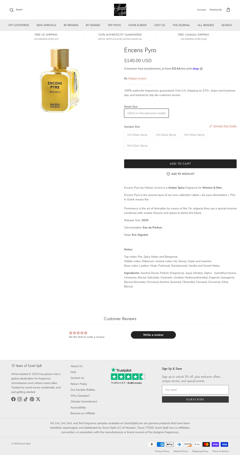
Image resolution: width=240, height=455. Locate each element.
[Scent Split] (120, 10)
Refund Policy (181, 451)
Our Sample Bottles (82, 390)
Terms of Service (220, 451)
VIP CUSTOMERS (18, 25)
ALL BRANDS (206, 25)
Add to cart (180, 164)
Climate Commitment (83, 401)
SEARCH (226, 25)
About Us (76, 366)
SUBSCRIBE (195, 399)
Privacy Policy (162, 451)
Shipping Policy (200, 451)
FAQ (73, 372)
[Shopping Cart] (228, 9)
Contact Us (77, 378)
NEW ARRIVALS (46, 25)
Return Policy (78, 384)
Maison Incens (137, 78)
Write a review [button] (153, 335)
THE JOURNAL (181, 25)
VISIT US (159, 25)
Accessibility (78, 407)
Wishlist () (216, 9)
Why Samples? (80, 396)
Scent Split (25, 443)
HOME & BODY (137, 25)
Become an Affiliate (82, 413)
